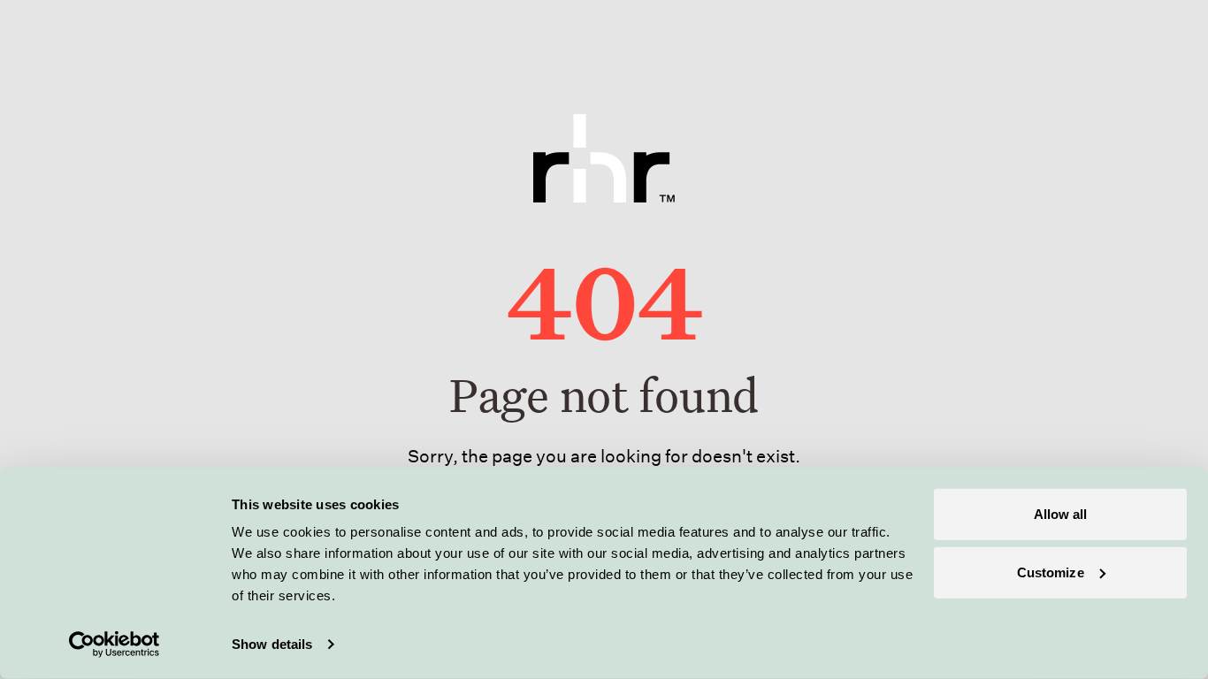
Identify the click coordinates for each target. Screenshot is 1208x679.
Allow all (1061, 514)
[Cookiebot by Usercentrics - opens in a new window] (114, 644)
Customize (1050, 571)
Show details (272, 644)
